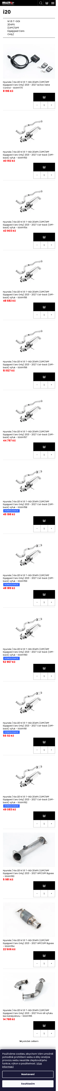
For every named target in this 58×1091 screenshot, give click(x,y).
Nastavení (28, 1074)
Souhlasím (28, 1083)
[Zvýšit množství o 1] (51, 105)
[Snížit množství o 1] (37, 105)
